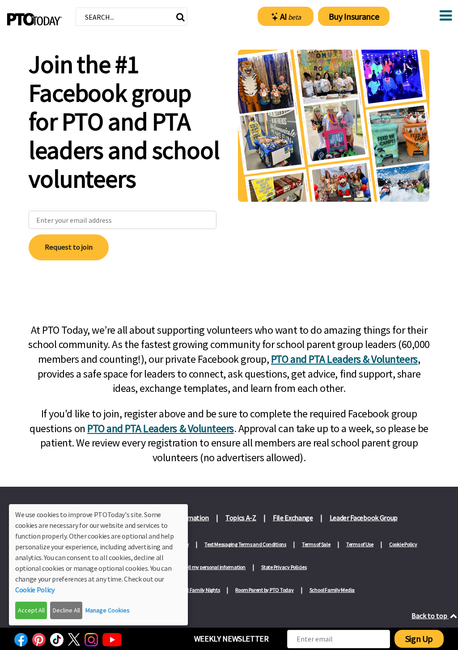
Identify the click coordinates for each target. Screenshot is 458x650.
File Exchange (293, 517)
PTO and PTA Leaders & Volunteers (344, 359)
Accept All (31, 610)
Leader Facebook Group (364, 517)
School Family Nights (197, 589)
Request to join (69, 247)
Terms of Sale (316, 544)
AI (290, 16)
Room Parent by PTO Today (264, 589)
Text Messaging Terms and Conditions (245, 544)
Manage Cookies (107, 610)
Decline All (66, 610)
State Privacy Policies (284, 567)
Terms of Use (359, 544)
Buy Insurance (354, 16)
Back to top (430, 615)
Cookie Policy (403, 544)
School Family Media (332, 589)
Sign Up (419, 638)
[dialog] (98, 564)
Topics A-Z (240, 517)
